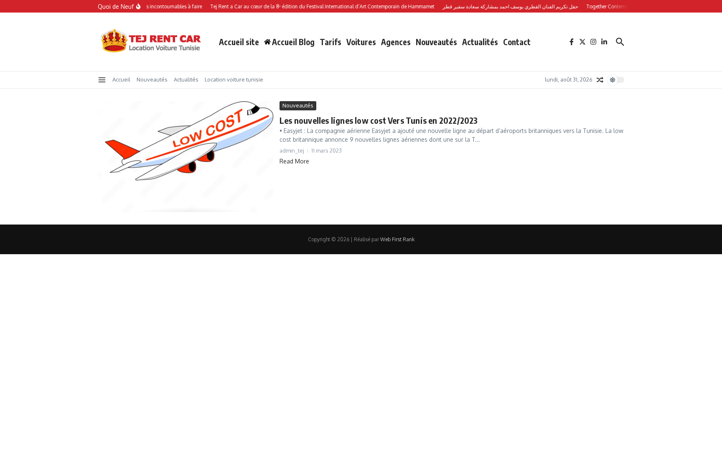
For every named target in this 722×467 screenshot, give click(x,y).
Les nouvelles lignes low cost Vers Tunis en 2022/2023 (379, 120)
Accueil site (239, 42)
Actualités (480, 42)
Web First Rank (397, 239)
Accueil (121, 79)
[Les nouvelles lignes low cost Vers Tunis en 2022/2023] (185, 156)
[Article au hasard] (600, 80)
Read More (294, 161)
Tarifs (330, 42)
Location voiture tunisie (234, 79)
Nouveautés (436, 42)
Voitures (361, 42)
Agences (396, 42)
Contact (517, 42)
